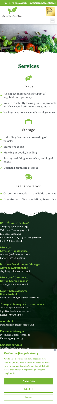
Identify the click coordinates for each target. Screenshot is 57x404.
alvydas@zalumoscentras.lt (15, 271)
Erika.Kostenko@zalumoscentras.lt (19, 297)
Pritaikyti (28, 389)
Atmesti (28, 397)
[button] (52, 20)
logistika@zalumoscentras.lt (15, 311)
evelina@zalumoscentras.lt (15, 335)
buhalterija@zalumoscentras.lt (17, 325)
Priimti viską (28, 381)
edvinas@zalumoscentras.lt (15, 254)
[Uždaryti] (55, 350)
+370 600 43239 (16, 258)
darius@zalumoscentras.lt (14, 284)
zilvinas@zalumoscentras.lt (15, 307)
